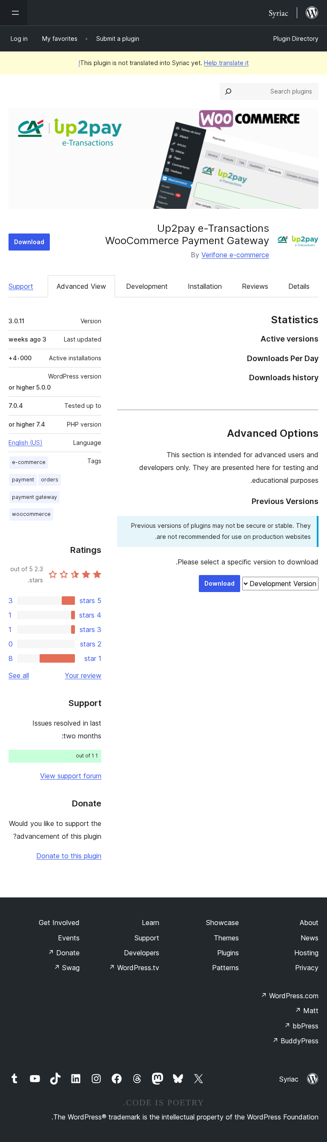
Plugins (228, 952)
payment (23, 479)
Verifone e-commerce (235, 255)
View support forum (70, 776)
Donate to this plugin (68, 856)
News (309, 938)
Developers (141, 952)
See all (19, 675)
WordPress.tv (134, 967)
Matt (306, 1010)
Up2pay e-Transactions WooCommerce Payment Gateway (187, 234)
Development (147, 286)
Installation (205, 286)
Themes (226, 938)
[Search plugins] (228, 91)
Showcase (222, 922)
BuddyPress (295, 1041)
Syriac (288, 1079)
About (309, 922)
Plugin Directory (295, 38)
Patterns (225, 967)
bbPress (301, 1026)
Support (21, 286)
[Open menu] (13, 13)
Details (299, 286)
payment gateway (34, 497)
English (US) (26, 442)
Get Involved (59, 922)
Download (29, 241)
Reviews (255, 286)
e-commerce (29, 462)
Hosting (306, 952)
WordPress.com (289, 995)
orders (49, 479)
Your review (83, 675)
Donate (64, 952)
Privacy (306, 967)
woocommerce (31, 514)
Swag (67, 967)
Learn (150, 922)
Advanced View (81, 286)
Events (69, 938)
